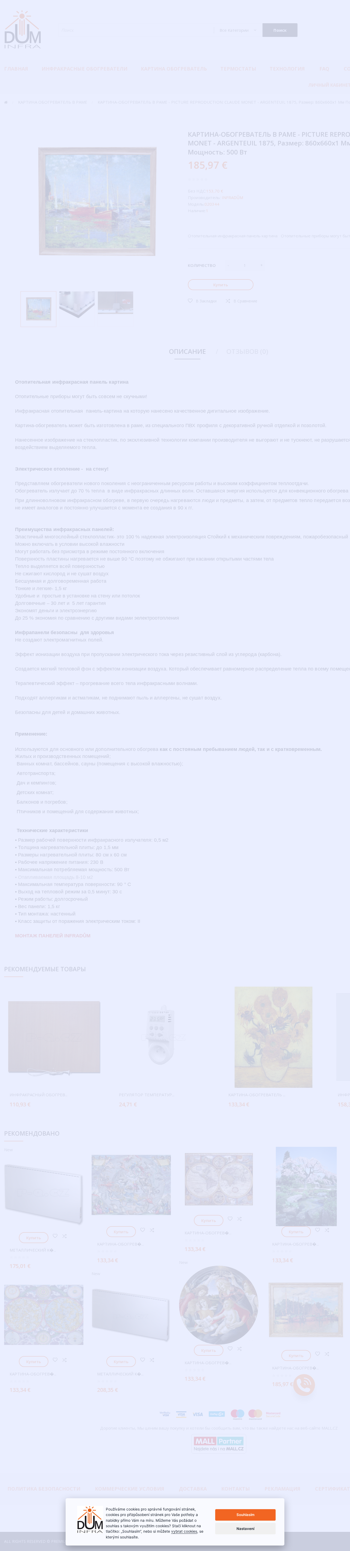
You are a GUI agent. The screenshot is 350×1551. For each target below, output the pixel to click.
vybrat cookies (184, 1531)
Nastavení (245, 1528)
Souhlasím (246, 1514)
